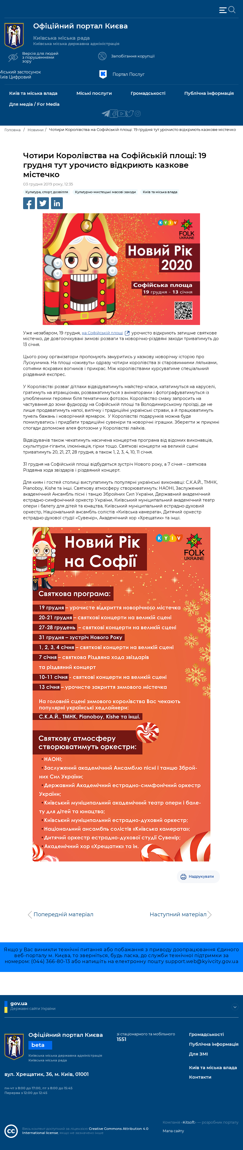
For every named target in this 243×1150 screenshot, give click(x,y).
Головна (12, 129)
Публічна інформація (214, 1044)
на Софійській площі (102, 332)
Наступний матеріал (178, 914)
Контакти (200, 1077)
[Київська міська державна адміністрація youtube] (122, 114)
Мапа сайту (173, 1131)
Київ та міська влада (213, 1068)
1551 (121, 1039)
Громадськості (206, 1034)
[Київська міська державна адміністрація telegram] (106, 114)
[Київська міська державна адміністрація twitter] (130, 114)
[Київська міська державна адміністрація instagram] (138, 114)
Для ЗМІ (198, 1054)
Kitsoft (189, 1122)
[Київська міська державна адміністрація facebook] (114, 114)
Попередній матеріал (63, 914)
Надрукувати (201, 876)
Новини (36, 129)
